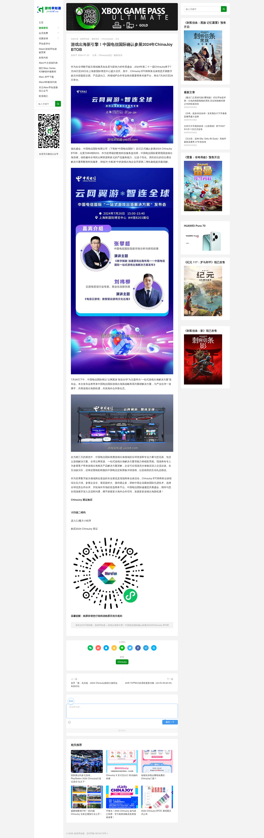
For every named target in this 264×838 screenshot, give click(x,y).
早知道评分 (44, 43)
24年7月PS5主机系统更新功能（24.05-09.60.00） (149, 682)
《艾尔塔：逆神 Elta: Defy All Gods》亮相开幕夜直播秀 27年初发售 (205, 140)
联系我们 (43, 96)
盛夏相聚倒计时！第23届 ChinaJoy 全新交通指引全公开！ (86, 812)
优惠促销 (43, 38)
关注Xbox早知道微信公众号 (48, 89)
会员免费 (43, 32)
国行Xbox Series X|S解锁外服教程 (47, 69)
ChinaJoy (122, 661)
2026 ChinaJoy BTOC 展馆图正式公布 (156, 812)
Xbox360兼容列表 (48, 81)
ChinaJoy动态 (107, 38)
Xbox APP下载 (46, 76)
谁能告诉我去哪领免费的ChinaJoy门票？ (153, 777)
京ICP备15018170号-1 (97, 833)
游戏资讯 (43, 27)
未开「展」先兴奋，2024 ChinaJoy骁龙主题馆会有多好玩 (94, 684)
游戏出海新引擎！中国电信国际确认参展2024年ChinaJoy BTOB (138, 625)
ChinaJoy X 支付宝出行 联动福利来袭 (122, 777)
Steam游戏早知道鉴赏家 (48, 50)
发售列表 (43, 57)
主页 (41, 22)
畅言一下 (170, 722)
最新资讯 (95, 38)
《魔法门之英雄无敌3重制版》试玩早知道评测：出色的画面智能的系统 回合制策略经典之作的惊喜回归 (205, 100)
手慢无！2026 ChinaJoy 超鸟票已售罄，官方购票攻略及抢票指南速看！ (121, 814)
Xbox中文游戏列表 (48, 62)
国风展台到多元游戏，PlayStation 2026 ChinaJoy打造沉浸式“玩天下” (86, 778)
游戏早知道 (48, 9)
